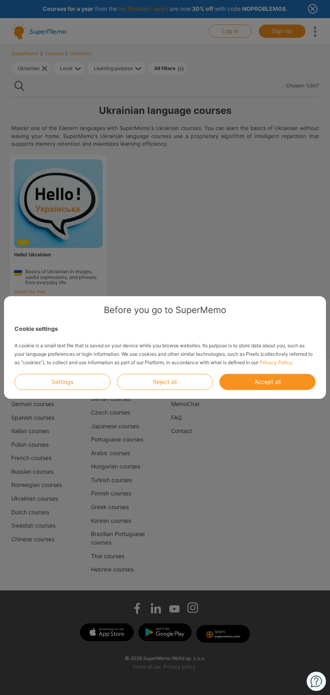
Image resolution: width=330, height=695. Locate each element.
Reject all (165, 381)
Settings (62, 381)
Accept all (267, 381)
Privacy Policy (276, 362)
